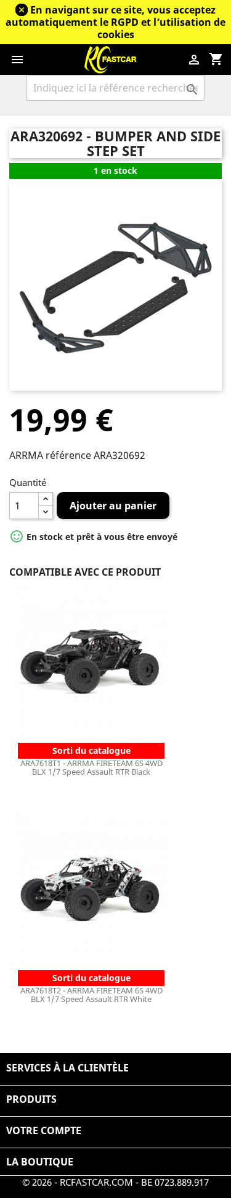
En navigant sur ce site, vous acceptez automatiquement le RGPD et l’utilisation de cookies (115, 22)
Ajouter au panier (113, 505)
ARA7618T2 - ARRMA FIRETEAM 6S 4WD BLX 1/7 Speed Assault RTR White (91, 994)
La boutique (39, 1162)
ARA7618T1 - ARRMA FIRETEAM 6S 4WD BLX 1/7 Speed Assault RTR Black (91, 767)
